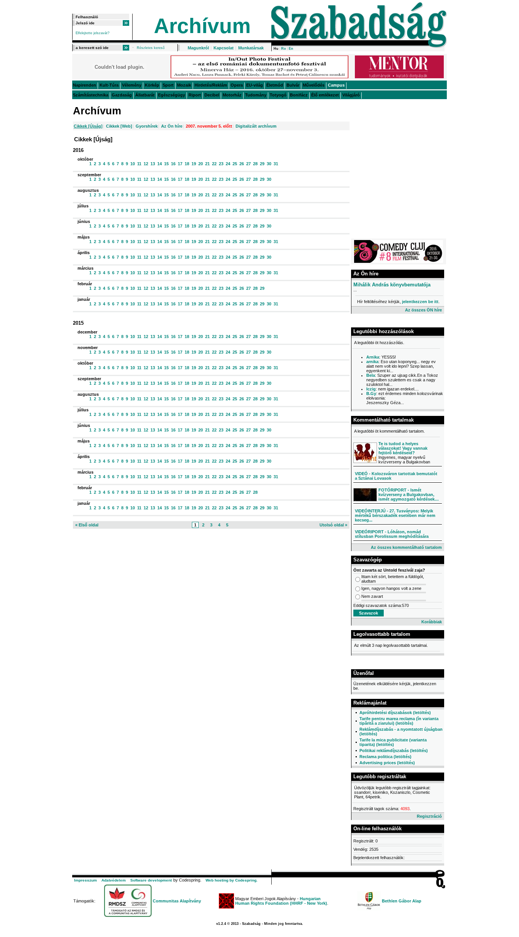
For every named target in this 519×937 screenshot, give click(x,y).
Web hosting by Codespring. (232, 880)
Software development (151, 880)
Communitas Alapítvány (177, 901)
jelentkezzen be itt (420, 301)
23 (220, 163)
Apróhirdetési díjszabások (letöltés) (395, 712)
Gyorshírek (147, 126)
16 (173, 163)
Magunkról (198, 48)
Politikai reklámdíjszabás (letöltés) (393, 750)
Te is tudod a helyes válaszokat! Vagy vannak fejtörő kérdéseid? (402, 448)
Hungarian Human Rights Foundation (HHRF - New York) (281, 900)
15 (166, 163)
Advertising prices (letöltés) (387, 762)
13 (152, 163)
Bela (370, 375)
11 (138, 163)
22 (214, 163)
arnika (372, 361)
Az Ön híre (171, 126)
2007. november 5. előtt (209, 126)
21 (207, 163)
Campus (336, 85)
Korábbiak (431, 621)
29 (261, 163)
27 (248, 163)
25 (234, 163)
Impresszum (85, 880)
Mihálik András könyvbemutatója (391, 285)
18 (186, 163)
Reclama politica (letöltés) (385, 756)
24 (227, 163)
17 (179, 163)
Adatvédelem (113, 880)
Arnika (372, 357)
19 (193, 163)
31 (275, 163)
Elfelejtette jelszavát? (92, 33)
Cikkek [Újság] (88, 126)
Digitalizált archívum (256, 126)
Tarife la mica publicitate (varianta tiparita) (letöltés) (393, 742)
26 (241, 163)
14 (159, 163)
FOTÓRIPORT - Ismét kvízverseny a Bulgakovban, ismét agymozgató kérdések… (408, 494)
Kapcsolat (224, 48)
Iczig (371, 389)
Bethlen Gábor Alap (401, 901)
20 (200, 163)
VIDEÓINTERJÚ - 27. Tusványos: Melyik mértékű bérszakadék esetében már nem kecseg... (395, 515)
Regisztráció (429, 816)
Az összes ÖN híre (423, 310)
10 (132, 163)
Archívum (202, 26)
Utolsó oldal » (333, 525)
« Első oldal (87, 525)
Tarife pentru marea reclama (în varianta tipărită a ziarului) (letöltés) (398, 720)
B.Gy (371, 393)
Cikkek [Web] (119, 126)
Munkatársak (251, 48)
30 (268, 163)
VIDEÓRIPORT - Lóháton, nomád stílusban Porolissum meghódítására (392, 534)
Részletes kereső (151, 48)
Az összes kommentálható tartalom (406, 547)
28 (255, 163)
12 (145, 163)
